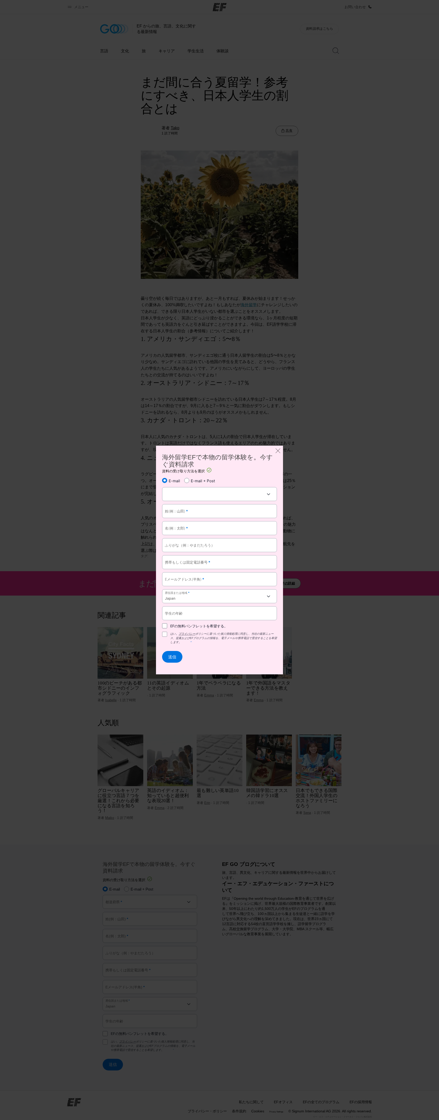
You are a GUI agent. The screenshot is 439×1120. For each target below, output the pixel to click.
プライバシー (187, 633)
